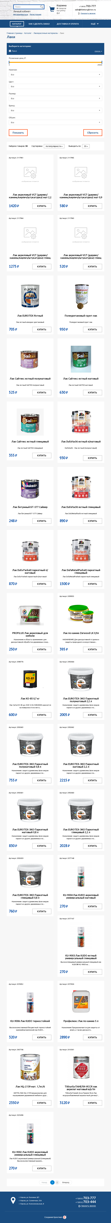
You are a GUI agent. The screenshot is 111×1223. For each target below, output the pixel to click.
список (98, 51)
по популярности (53, 146)
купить (41, 206)
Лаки (56, 51)
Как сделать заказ (39, 24)
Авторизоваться (20, 14)
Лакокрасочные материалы (46, 33)
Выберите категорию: (20, 46)
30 (85, 146)
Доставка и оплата (68, 24)
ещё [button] (93, 24)
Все (12, 74)
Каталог (28, 33)
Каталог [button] (17, 24)
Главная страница (14, 33)
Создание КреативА (53, 1217)
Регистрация (35, 14)
